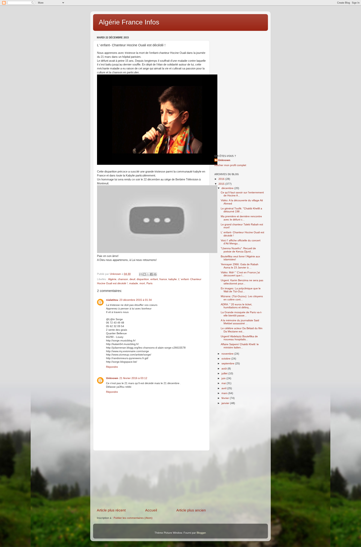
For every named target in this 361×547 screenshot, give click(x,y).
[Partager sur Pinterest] (155, 274)
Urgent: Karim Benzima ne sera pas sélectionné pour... (242, 282)
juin (223, 378)
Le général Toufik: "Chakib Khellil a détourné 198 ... (241, 210)
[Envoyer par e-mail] (141, 274)
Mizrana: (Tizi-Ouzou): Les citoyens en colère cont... (242, 298)
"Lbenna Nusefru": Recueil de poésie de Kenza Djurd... (238, 250)
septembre (228, 363)
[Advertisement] (151, 479)
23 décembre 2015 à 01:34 (135, 300)
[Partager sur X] (148, 274)
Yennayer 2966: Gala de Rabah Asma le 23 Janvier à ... (239, 266)
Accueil (151, 510)
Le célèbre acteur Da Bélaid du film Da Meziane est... (241, 330)
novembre (227, 353)
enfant (154, 279)
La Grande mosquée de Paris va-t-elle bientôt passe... (241, 314)
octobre (226, 358)
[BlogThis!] (144, 274)
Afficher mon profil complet (230, 165)
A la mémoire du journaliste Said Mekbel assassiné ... (240, 322)
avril (224, 388)
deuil (132, 279)
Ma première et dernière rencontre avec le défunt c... (241, 218)
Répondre (112, 366)
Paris (149, 283)
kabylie (172, 279)
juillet (224, 373)
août (224, 368)
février (225, 398)
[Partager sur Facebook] (151, 274)
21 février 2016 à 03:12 (133, 378)
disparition (143, 279)
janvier (225, 403)
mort (142, 283)
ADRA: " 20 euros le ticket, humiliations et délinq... (236, 306)
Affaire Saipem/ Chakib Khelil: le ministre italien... (240, 346)
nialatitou (112, 300)
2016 (221, 179)
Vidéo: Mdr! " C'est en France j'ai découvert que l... (240, 274)
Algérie (112, 279)
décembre (227, 188)
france (163, 279)
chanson (123, 279)
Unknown (112, 378)
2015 (221, 183)
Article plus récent (111, 510)
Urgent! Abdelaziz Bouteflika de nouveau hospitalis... (239, 338)
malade (133, 283)
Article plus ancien (191, 510)
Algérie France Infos (129, 22)
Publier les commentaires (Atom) (133, 518)
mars (224, 393)
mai (224, 383)
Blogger (201, 532)
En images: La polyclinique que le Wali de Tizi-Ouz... (241, 290)
